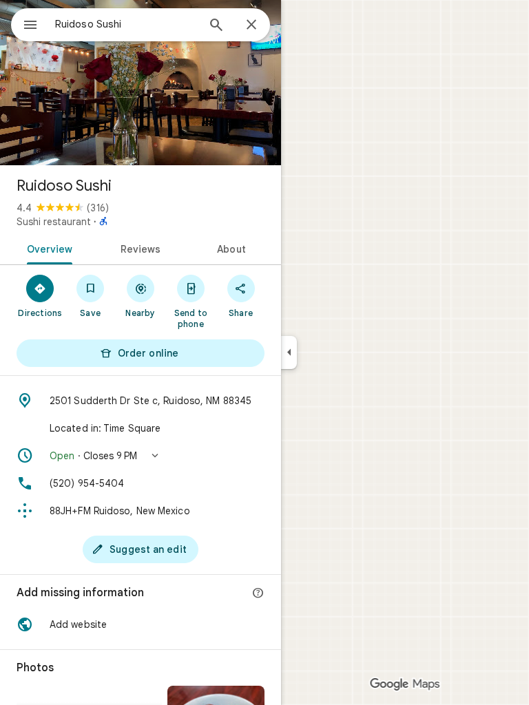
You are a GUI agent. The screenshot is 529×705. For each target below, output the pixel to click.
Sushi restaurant (54, 221)
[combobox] (126, 24)
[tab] (47, 247)
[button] (140, 456)
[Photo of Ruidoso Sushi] (140, 82)
